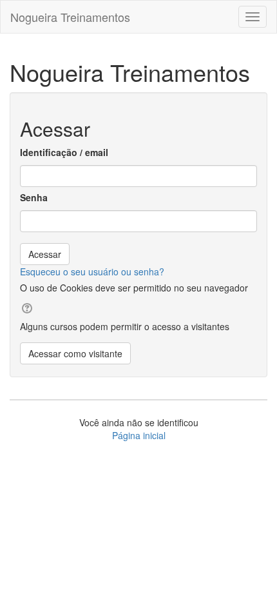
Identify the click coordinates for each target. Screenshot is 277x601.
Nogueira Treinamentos (70, 16)
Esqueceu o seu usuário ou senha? (92, 271)
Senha (34, 197)
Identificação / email (64, 152)
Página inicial (139, 435)
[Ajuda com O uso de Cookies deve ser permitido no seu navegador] (26, 306)
